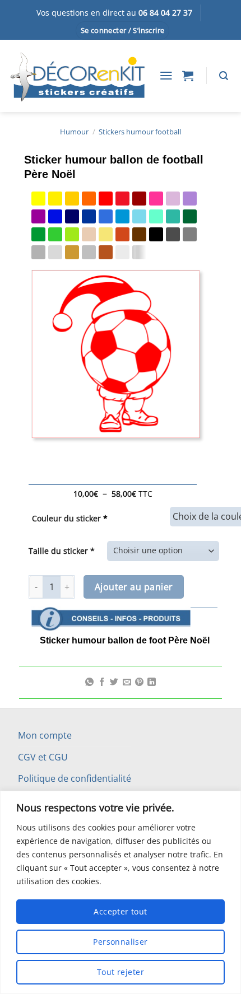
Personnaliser (120, 941)
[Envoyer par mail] (127, 682)
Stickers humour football (140, 132)
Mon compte (45, 735)
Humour (74, 132)
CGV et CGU (43, 757)
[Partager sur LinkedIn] (151, 682)
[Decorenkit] (77, 74)
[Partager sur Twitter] (114, 682)
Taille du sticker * (62, 551)
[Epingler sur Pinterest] (139, 682)
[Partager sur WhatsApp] (89, 682)
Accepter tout (120, 911)
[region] (120, 892)
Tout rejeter (120, 972)
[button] (123, 30)
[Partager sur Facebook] (102, 682)
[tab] (124, 603)
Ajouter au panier (134, 587)
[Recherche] (224, 76)
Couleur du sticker (70, 518)
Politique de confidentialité (74, 778)
